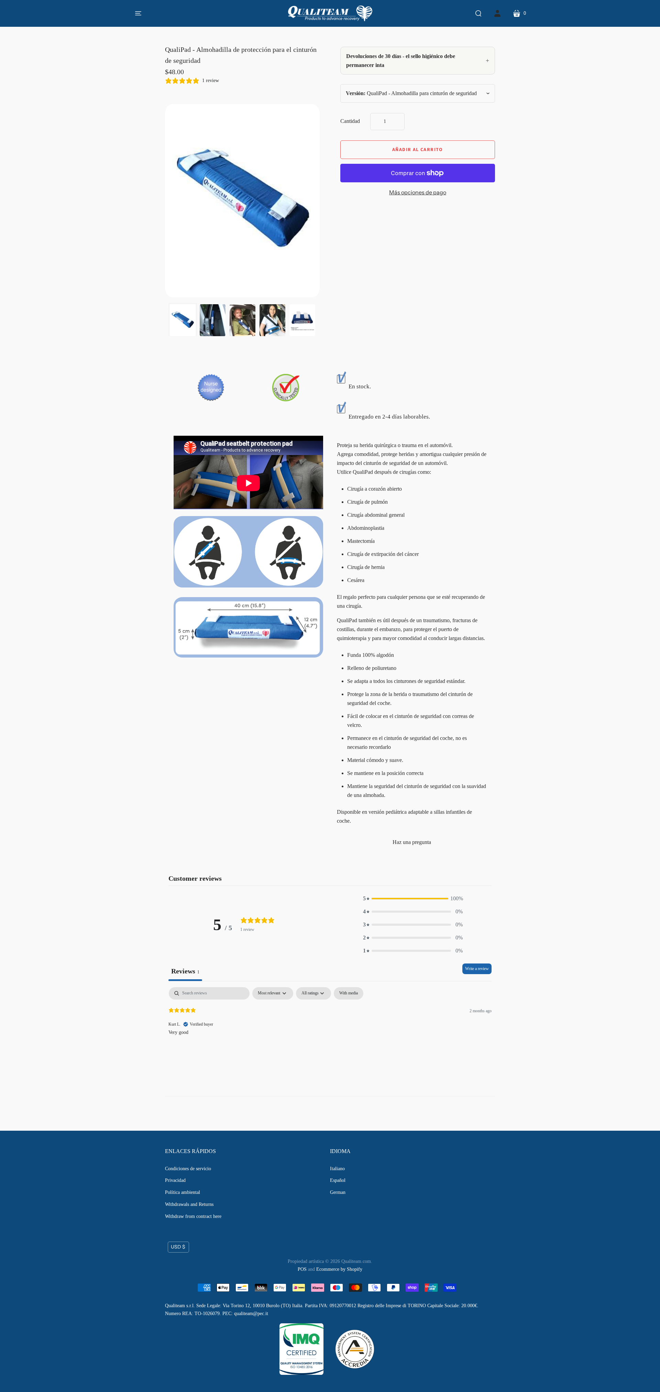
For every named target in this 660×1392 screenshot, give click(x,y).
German (337, 1192)
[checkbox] (348, 993)
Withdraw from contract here (193, 1216)
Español (337, 1180)
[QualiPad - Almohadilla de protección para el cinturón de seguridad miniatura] (183, 320)
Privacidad (175, 1180)
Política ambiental (182, 1192)
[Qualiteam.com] (330, 13)
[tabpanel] (330, 1031)
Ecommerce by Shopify (339, 1269)
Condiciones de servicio (188, 1168)
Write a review (477, 968)
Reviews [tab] (185, 971)
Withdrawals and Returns (189, 1204)
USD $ (178, 1247)
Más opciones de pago (417, 192)
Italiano (337, 1168)
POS (302, 1269)
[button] (413, 898)
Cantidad (350, 121)
